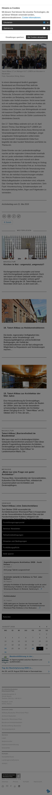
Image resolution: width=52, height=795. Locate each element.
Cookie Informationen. (31, 18)
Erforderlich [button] (8, 22)
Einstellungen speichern (15, 37)
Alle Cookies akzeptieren (36, 37)
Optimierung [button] (8, 28)
